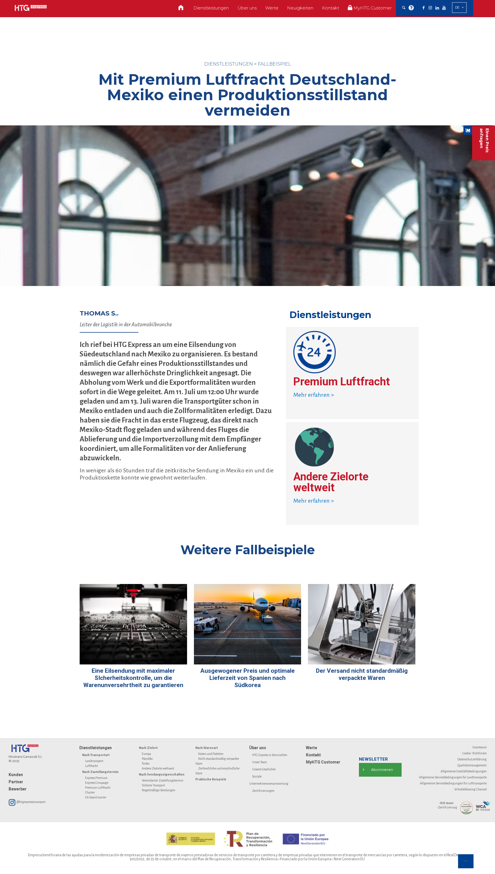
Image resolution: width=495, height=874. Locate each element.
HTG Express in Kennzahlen (269, 755)
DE (457, 7)
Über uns (257, 747)
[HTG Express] (30, 8)
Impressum (479, 747)
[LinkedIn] (437, 8)
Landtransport (94, 761)
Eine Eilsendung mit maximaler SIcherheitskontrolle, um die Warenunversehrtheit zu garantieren (133, 677)
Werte (311, 747)
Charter (90, 792)
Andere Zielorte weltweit (158, 768)
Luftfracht (91, 766)
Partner (16, 782)
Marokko (147, 758)
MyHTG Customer (323, 762)
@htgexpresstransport (31, 802)
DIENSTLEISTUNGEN (228, 64)
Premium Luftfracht (98, 787)
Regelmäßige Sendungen (158, 790)
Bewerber (18, 789)
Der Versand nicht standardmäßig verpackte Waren (362, 674)
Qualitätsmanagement (472, 765)
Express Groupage (96, 782)
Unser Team (259, 762)
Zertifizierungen (263, 790)
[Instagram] (430, 8)
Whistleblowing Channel (470, 789)
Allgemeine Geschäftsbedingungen (464, 771)
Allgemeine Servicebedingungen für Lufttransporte (453, 783)
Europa (146, 753)
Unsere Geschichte (264, 769)
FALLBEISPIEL (274, 64)
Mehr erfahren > (313, 395)
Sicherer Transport (153, 785)
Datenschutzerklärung (472, 759)
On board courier (95, 797)
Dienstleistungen (95, 747)
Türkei (146, 763)
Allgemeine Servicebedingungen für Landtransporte (453, 777)
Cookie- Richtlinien (474, 753)
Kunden (16, 774)
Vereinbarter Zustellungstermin (162, 780)
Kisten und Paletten (210, 753)
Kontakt (313, 755)
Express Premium (96, 778)
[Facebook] (423, 8)
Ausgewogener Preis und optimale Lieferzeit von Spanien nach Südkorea (247, 677)
